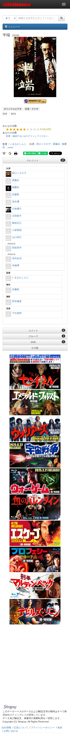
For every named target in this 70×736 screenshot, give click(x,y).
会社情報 (6, 727)
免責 (59, 727)
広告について (21, 727)
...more (9, 147)
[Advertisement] (35, 667)
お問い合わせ (11, 731)
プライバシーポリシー (43, 727)
